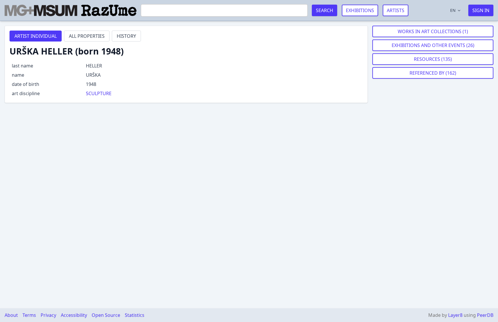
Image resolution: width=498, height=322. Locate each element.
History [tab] (126, 36)
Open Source (106, 315)
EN (453, 10)
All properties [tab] (87, 36)
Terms (29, 315)
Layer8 (455, 315)
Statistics (134, 315)
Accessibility (74, 315)
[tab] (36, 36)
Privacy (48, 315)
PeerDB (485, 315)
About (11, 315)
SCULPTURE (99, 93)
